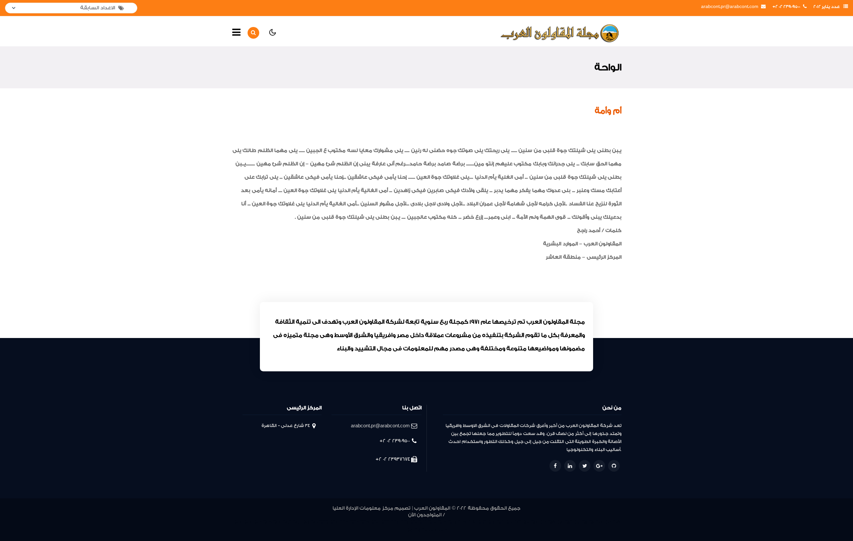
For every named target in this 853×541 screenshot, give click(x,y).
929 (422, 522)
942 (297, 522)
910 (591, 522)
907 (599, 522)
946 (257, 522)
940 (314, 522)
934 (374, 522)
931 (404, 522)
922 (491, 522)
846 (442, 530)
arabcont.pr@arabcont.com (729, 6)
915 (551, 522)
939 (323, 522)
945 (267, 522)
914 (559, 522)
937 (344, 522)
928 (432, 522)
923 (481, 522)
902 (409, 530)
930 (413, 522)
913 (568, 522)
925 (461, 522)
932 (395, 522)
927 (442, 522)
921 (500, 522)
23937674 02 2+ (393, 459)
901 (417, 530)
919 (517, 522)
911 (584, 522)
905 (616, 522)
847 (432, 530)
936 (354, 522)
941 (305, 522)
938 (333, 522)
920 (508, 522)
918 (525, 522)
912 (576, 522)
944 (277, 522)
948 (237, 522)
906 (607, 522)
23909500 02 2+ (786, 6)
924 (471, 522)
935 (364, 522)
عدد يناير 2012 (826, 6)
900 (424, 530)
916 (542, 522)
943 (287, 522)
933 (384, 522)
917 (534, 522)
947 (247, 522)
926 (452, 522)
